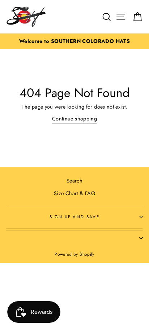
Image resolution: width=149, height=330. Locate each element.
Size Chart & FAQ (74, 193)
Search (74, 180)
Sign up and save (74, 217)
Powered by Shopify (74, 254)
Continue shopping (74, 118)
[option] (74, 41)
